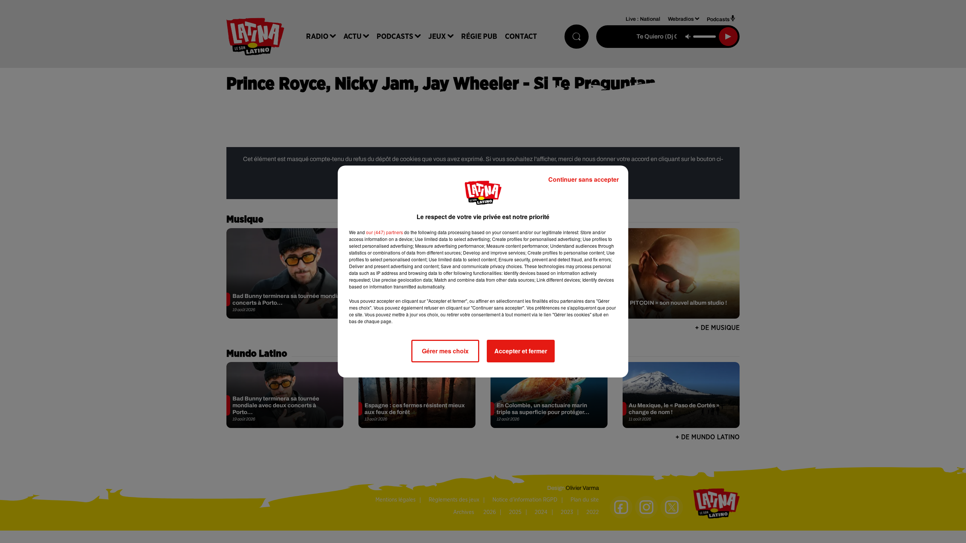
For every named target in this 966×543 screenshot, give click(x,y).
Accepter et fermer (520, 351)
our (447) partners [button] (384, 232)
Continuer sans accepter (583, 179)
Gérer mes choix (445, 351)
